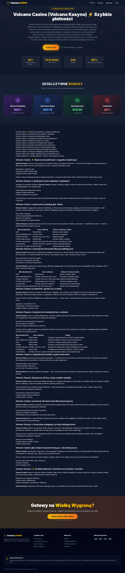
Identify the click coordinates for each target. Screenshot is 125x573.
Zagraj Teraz (51, 47)
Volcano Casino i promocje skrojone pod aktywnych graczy (36, 149)
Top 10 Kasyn (38, 539)
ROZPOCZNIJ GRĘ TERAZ (62, 516)
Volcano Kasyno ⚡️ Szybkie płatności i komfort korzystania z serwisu (40, 156)
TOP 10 (92, 3)
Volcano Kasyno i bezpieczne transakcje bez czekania (34, 143)
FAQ (116, 3)
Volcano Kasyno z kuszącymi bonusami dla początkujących (36, 138)
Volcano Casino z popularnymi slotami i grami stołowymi (35, 145)
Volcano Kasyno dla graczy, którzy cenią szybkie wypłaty (36, 147)
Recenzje (109, 3)
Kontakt (66, 539)
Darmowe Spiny (38, 544)
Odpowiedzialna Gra (70, 541)
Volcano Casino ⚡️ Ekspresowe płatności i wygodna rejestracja (37, 132)
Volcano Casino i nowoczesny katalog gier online (33, 136)
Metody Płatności (39, 546)
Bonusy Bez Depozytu (40, 541)
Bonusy (100, 3)
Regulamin (67, 546)
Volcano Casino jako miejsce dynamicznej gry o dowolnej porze (38, 154)
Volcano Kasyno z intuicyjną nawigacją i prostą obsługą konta (37, 151)
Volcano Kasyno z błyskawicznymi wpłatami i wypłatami (35, 134)
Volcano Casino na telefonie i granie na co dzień (32, 140)
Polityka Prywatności (70, 544)
